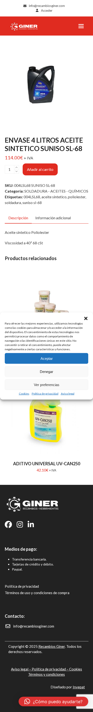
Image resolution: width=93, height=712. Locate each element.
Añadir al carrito (40, 169)
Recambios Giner (51, 646)
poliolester (76, 196)
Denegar (46, 371)
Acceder (46, 10)
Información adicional (53, 217)
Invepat (79, 687)
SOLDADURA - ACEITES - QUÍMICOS (56, 191)
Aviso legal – (21, 669)
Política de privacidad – (50, 669)
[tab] (18, 218)
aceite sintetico (54, 196)
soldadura (13, 202)
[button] (85, 318)
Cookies (24, 393)
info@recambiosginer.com (47, 6)
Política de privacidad (45, 393)
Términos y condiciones (46, 674)
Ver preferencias (46, 384)
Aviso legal (67, 393)
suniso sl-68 (32, 202)
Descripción (18, 217)
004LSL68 (32, 196)
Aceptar (47, 358)
